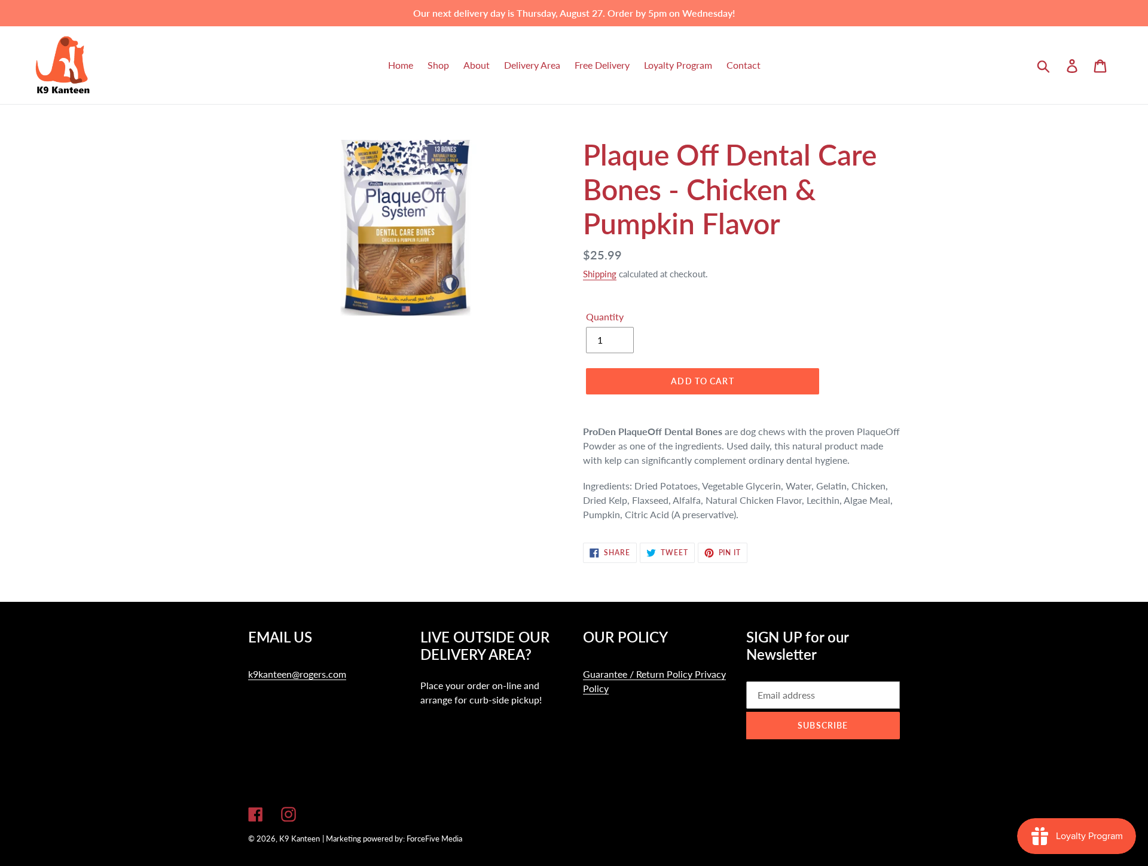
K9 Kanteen (299, 838)
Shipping (599, 273)
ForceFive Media (434, 838)
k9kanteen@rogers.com (297, 674)
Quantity (605, 316)
